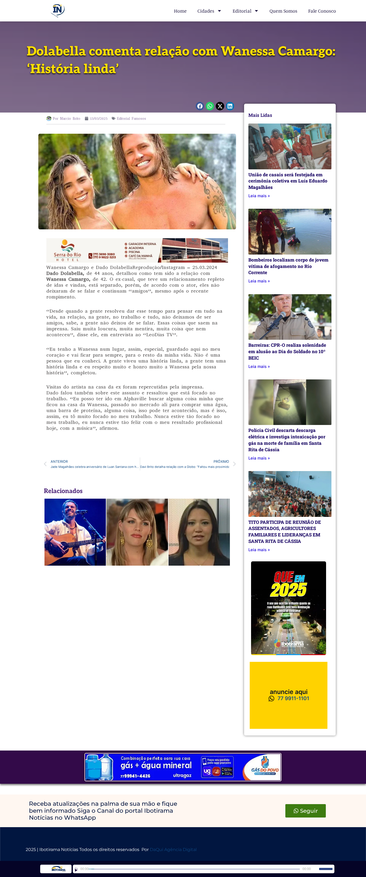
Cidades (205, 11)
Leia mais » (259, 195)
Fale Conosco (322, 11)
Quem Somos (283, 11)
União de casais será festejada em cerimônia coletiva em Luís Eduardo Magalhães (287, 181)
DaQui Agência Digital (173, 849)
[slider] (326, 869)
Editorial (242, 11)
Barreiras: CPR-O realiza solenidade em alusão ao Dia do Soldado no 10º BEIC (287, 351)
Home (180, 11)
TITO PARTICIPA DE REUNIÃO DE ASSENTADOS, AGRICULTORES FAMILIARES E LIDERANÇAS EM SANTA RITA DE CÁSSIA (284, 531)
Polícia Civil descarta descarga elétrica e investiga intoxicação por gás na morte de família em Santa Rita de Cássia (286, 439)
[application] (204, 869)
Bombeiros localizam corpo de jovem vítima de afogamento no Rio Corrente (288, 266)
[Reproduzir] (76, 869)
